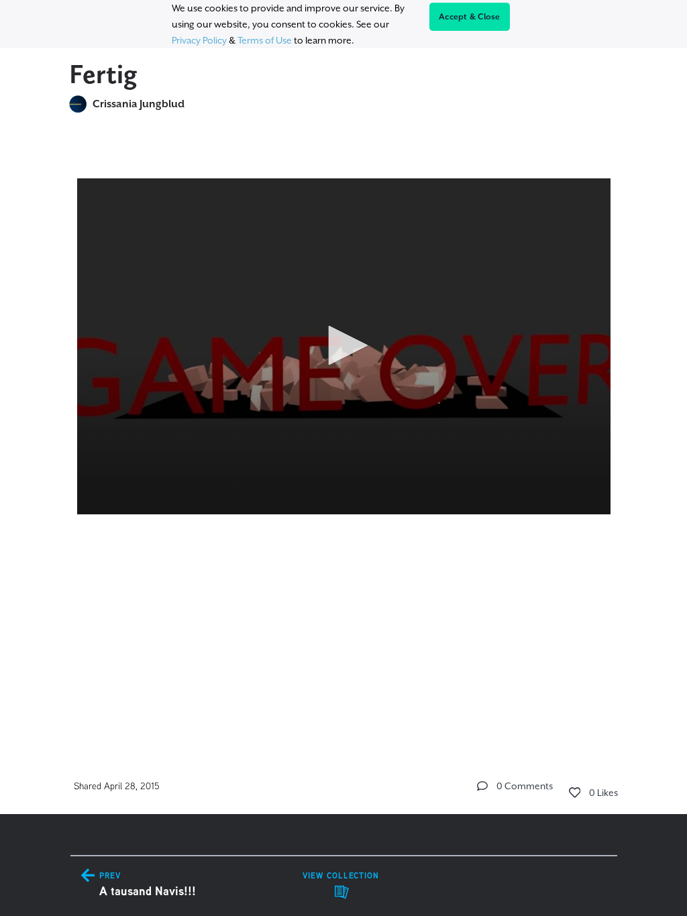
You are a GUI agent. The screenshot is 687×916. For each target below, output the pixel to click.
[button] (343, 345)
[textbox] (343, 340)
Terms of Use (264, 40)
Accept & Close (469, 16)
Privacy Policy (199, 40)
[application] (344, 346)
